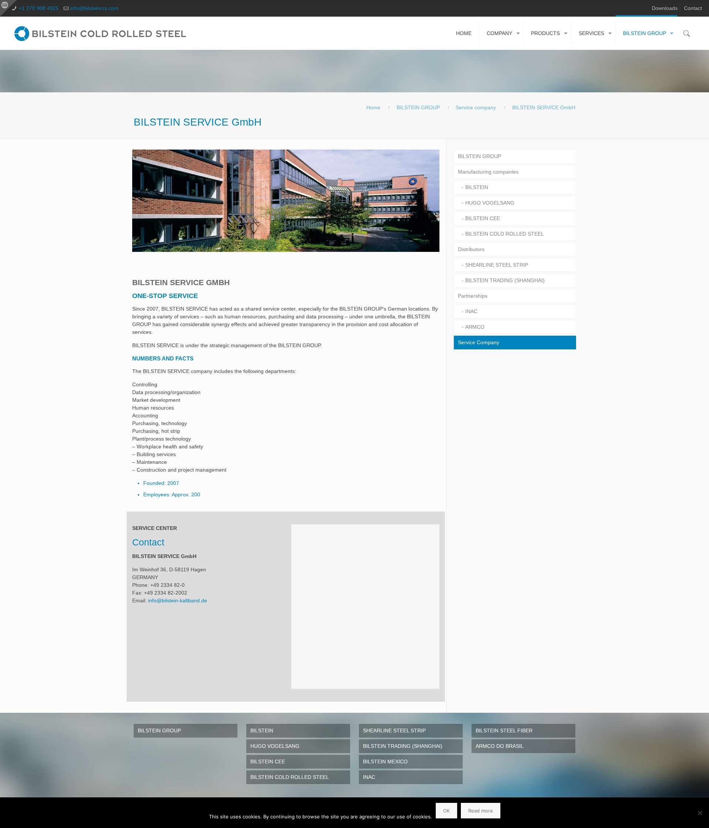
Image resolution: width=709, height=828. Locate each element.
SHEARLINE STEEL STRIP (496, 265)
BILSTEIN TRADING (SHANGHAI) (505, 280)
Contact (693, 8)
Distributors (471, 249)
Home (373, 107)
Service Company (478, 342)
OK (446, 811)
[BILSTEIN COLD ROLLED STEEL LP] (101, 33)
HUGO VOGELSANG (489, 203)
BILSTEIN (476, 187)
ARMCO (474, 327)
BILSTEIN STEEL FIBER (504, 730)
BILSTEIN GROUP (418, 107)
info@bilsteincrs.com (94, 8)
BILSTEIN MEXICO (385, 761)
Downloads (665, 8)
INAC (471, 311)
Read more (480, 811)
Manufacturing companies (488, 172)
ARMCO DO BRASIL (500, 746)
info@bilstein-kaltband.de (177, 600)
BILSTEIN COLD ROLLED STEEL (504, 234)
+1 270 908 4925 (39, 8)
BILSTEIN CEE (482, 218)
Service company (476, 107)
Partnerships (472, 296)
